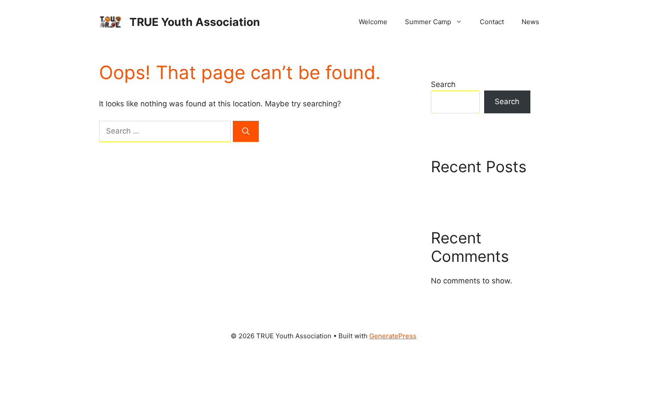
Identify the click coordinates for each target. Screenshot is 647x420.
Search (443, 84)
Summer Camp (428, 22)
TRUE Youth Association (194, 22)
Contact (492, 22)
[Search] (246, 131)
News (530, 22)
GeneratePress (392, 336)
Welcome (373, 22)
